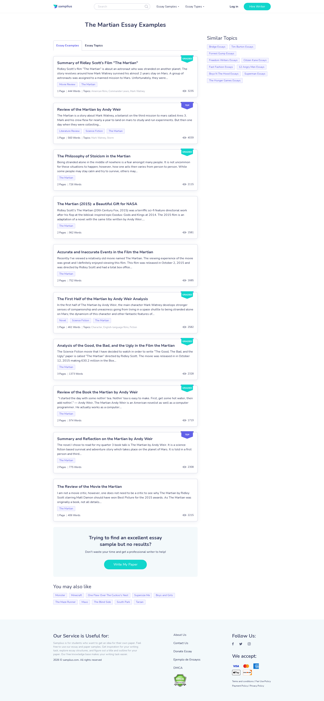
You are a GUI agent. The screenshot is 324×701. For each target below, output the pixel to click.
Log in (234, 6)
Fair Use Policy (263, 681)
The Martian (88, 84)
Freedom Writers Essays (223, 60)
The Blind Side (102, 602)
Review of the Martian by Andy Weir (89, 109)
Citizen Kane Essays (255, 60)
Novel (62, 320)
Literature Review (69, 131)
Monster (60, 595)
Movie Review (67, 84)
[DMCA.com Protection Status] (186, 678)
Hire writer (257, 6)
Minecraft (76, 595)
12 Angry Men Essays (251, 67)
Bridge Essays (217, 47)
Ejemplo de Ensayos (186, 660)
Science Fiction (94, 131)
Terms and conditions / (243, 681)
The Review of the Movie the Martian (89, 486)
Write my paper (125, 564)
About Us (179, 635)
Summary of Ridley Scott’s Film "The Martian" (97, 62)
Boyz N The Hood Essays (223, 73)
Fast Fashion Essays (221, 67)
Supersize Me (142, 595)
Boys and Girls (164, 595)
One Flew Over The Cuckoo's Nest (108, 595)
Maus (85, 602)
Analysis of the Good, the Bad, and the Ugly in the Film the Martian (116, 345)
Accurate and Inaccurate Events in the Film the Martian (105, 252)
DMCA (178, 668)
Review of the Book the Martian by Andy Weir (97, 392)
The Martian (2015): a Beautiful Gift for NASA (97, 203)
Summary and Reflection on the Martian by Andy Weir (105, 438)
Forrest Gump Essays (221, 53)
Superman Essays (254, 73)
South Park (123, 602)
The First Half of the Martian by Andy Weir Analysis (102, 298)
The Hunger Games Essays (225, 80)
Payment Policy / (240, 685)
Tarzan (139, 602)
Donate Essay (182, 651)
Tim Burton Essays (242, 47)
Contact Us (180, 643)
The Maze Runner (65, 602)
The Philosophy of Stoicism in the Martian (93, 156)
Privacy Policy (257, 685)
